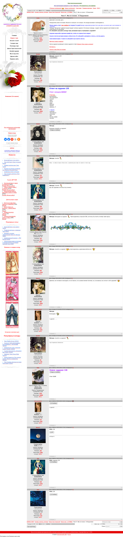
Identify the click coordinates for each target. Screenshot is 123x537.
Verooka (38, 54)
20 (72, 183)
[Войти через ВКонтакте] (5, 139)
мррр (38, 489)
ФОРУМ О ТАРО (30, 12)
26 (73, 367)
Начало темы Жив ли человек (57, 49)
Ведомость (52, 46)
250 (47, 10)
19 (72, 155)
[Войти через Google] (15, 139)
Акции (4, 205)
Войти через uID (12, 135)
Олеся (37, 155)
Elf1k (38, 367)
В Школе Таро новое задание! (85, 44)
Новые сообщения (70, 8)
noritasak (38, 214)
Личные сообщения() (56, 8)
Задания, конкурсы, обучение (41, 12)
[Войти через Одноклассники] (18, 139)
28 (73, 427)
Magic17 (38, 427)
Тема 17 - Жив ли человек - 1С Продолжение (83, 12)
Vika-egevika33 (38, 309)
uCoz (69, 534)
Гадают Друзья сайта (8, 186)
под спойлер (65, 25)
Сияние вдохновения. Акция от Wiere (9, 217)
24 (72, 309)
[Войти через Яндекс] (12, 139)
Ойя (38, 183)
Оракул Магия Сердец (12, 276)
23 (72, 278)
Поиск (94, 8)
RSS (98, 8)
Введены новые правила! (56, 41)
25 (72, 335)
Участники (78, 8)
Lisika (38, 18)
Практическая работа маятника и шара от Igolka (9, 192)
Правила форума (87, 8)
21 (72, 214)
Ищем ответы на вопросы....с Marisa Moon (9, 207)
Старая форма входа (12, 143)
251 (49, 10)
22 (72, 246)
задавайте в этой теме (12, 25)
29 (73, 458)
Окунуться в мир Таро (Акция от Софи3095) (9, 203)
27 (73, 401)
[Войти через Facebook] (8, 139)
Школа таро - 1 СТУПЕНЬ (66, 12)
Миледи (38, 86)
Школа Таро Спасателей (54, 12)
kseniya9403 (38, 246)
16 (72, 54)
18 (72, 123)
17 (72, 86)
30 (73, 489)
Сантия (38, 123)
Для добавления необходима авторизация (12, 128)
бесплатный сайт (62, 534)
